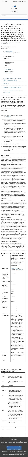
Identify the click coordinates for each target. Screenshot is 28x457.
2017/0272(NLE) (9, 51)
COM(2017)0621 (7, 116)
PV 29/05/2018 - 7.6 (9, 69)
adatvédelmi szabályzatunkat (20, 453)
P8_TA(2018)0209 (8, 72)
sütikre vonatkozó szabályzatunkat (10, 454)
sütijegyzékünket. (21, 454)
